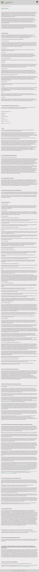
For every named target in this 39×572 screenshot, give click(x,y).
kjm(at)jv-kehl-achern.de (6, 121)
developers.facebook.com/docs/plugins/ (6, 400)
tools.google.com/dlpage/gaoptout (22, 464)
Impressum (14, 570)
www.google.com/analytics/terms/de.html (9, 472)
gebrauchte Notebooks (7, 566)
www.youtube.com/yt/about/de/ (32, 490)
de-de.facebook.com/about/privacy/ (21, 415)
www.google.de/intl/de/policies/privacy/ (31, 471)
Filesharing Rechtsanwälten (20, 566)
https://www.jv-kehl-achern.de (8, 123)
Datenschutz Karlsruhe (27, 565)
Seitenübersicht (23, 570)
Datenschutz (18, 570)
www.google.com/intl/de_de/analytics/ (6, 473)
